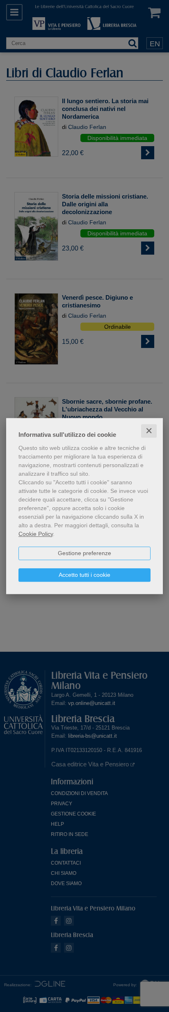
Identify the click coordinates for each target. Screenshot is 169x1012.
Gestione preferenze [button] (84, 553)
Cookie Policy (35, 534)
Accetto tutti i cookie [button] (84, 575)
